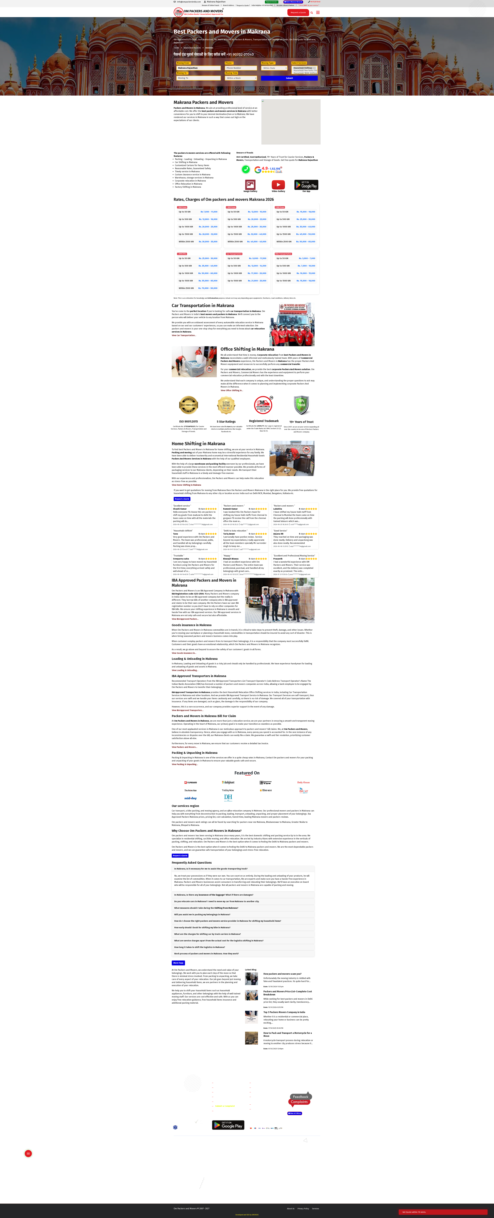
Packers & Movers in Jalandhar (223, 1180)
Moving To (182, 73)
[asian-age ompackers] (190, 790)
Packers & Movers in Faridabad (186, 1142)
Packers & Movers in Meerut (223, 1153)
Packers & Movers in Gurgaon (223, 1142)
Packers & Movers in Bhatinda (186, 1168)
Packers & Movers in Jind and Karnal (301, 1150)
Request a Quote (243, 5)
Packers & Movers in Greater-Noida (263, 1172)
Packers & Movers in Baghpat (223, 1157)
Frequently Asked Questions (228, 1096)
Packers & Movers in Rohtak (298, 1142)
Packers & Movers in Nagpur (185, 1187)
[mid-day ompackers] (190, 798)
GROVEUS (255, 1215)
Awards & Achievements (226, 1087)
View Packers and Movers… (184, 747)
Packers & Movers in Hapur (260, 1157)
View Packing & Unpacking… (185, 764)
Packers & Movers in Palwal (185, 1150)
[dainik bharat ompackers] (265, 790)
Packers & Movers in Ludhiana (223, 1183)
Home (176, 48)
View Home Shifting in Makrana (186, 485)
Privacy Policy (303, 1209)
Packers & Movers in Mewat (260, 1142)
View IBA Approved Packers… (185, 619)
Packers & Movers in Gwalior (185, 1176)
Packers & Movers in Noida (185, 1153)
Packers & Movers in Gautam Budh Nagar (303, 1153)
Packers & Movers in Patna (260, 1187)
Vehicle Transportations (264, 1092)
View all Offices (295, 1113)
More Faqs (178, 963)
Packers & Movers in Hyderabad (224, 1176)
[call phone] (246, 169)
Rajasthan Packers (192, 48)
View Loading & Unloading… (185, 670)
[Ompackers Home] (199, 12)
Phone (229, 63)
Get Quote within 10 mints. (415, 1212)
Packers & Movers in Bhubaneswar (263, 1168)
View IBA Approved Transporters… (188, 710)
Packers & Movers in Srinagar (223, 1191)
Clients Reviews (222, 1092)
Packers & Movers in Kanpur (260, 1180)
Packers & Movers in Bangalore (299, 1165)
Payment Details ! (271, 2)
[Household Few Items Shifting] (304, 70)
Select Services (299, 63)
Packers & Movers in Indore (260, 1176)
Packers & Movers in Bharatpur (262, 1161)
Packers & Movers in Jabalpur (299, 1176)
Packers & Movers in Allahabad (262, 1165)
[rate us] (268, 170)
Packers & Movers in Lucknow (186, 1183)
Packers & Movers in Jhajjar (260, 1146)
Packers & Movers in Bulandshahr (187, 1157)
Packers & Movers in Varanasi (186, 1194)
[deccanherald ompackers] (228, 798)
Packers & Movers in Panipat (298, 1146)
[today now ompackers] (228, 790)
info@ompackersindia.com (306, 1083)
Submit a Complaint (225, 1106)
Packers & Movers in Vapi (297, 1191)
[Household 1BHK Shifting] (304, 73)
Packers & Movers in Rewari (222, 1146)
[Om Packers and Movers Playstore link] (228, 1125)
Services (315, 1209)
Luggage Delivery (265, 1104)
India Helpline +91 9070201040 (262, 5)
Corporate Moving (261, 1087)
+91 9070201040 (188, 1108)
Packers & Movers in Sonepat (186, 1146)
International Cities (262, 1109)
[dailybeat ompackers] (303, 790)
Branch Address (228, 5)
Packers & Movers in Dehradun (224, 1172)
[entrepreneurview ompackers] (265, 782)
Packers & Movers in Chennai (185, 1172)
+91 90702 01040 (240, 54)
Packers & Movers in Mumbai (298, 1183)
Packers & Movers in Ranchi (185, 1191)
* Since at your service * (308, 5)
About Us (290, 1209)
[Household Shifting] (304, 68)
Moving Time (231, 73)
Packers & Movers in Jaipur (185, 1180)
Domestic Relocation (262, 1082)
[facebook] (175, 1122)
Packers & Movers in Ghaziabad (262, 1153)
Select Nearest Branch (294, 2)
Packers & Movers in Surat (260, 1191)
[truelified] (197, 1122)
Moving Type (268, 63)
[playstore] (30, 1148)
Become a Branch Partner (285, 5)
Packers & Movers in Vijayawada (224, 1194)
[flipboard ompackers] (190, 782)
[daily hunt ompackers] (228, 782)
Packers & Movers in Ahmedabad (187, 1165)
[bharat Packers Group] (202, 1122)
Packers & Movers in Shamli (298, 1157)
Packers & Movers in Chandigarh (300, 1168)
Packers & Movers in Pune (297, 1187)
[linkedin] (186, 1122)
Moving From (183, 63)
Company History (223, 1082)
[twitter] (181, 1122)
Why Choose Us (222, 1101)
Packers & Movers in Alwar (222, 1161)
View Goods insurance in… (184, 653)
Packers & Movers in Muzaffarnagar (188, 1161)
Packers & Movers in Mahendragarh (263, 1150)
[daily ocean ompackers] (303, 782)
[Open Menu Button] (317, 12)
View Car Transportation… (184, 335)
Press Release (222, 1111)
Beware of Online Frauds (210, 5)
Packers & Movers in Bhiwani (223, 1150)
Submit (289, 78)
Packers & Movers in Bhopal (223, 1168)
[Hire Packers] (176, 1128)
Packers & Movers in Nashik (222, 1187)
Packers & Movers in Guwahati (299, 1172)
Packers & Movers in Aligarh (223, 1165)
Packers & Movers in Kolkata (298, 1180)
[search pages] (311, 12)
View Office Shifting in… (232, 390)
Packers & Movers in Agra (297, 1161)
